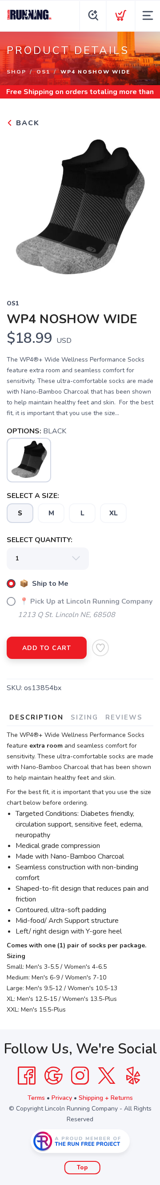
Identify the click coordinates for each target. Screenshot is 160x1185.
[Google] (53, 1075)
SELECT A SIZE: (33, 496)
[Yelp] (133, 1075)
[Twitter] (106, 1075)
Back (26, 123)
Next (139, 208)
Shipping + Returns (106, 1098)
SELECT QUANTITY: (39, 540)
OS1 (43, 71)
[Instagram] (80, 1075)
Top (82, 1168)
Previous (20, 208)
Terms (36, 1098)
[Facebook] (26, 1075)
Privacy (62, 1098)
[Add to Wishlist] (100, 647)
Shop (16, 71)
